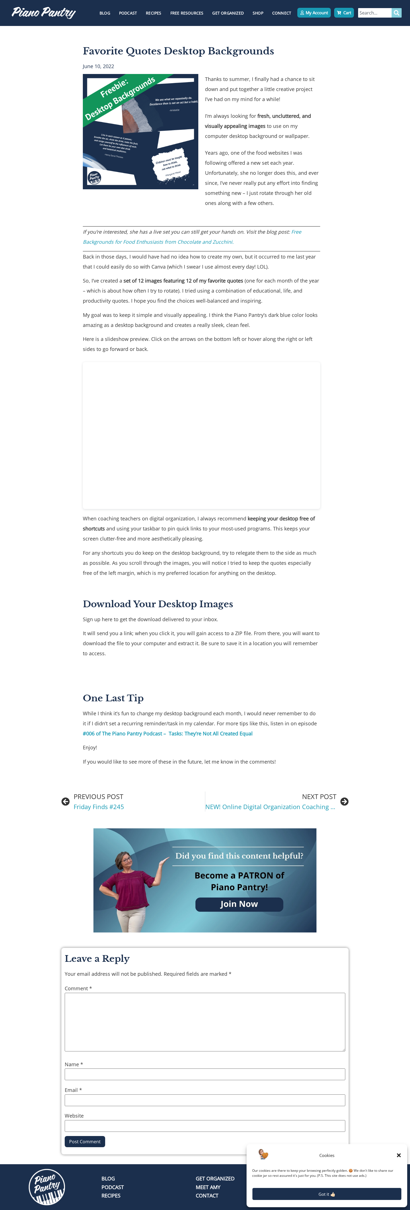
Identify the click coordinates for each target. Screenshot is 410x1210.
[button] (399, 1155)
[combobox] (375, 13)
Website (74, 1115)
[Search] (397, 13)
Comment (78, 988)
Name (74, 1064)
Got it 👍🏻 (327, 1194)
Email (73, 1089)
